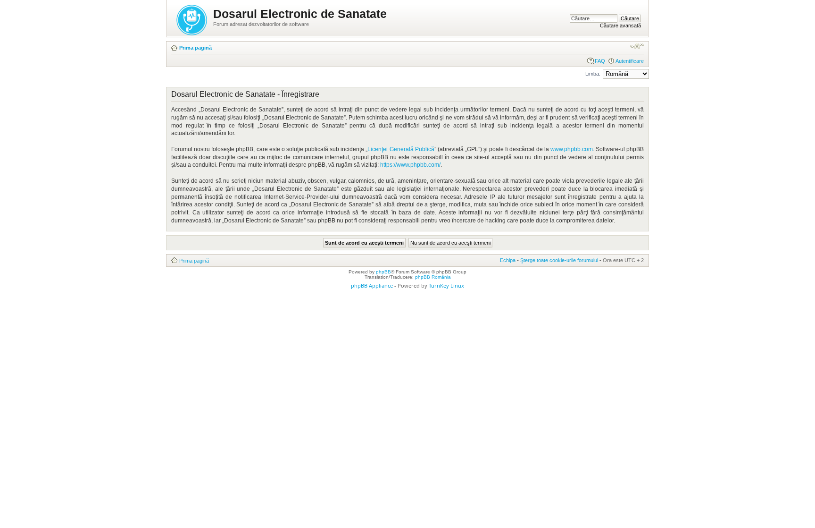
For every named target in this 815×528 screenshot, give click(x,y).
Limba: (592, 74)
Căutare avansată (620, 25)
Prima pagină (195, 48)
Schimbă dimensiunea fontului (637, 46)
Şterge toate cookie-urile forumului (559, 260)
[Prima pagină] (192, 18)
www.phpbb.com (571, 149)
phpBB (383, 271)
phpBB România (433, 277)
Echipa (508, 260)
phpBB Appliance (372, 285)
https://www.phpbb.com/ (410, 165)
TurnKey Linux (446, 285)
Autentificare (629, 61)
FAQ (600, 61)
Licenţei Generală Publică (400, 149)
